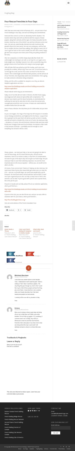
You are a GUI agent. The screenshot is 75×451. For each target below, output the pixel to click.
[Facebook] (60, 446)
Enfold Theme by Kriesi (33, 446)
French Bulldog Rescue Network (14, 419)
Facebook (19, 262)
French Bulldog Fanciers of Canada (12, 428)
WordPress (19, 256)
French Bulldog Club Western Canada (13, 433)
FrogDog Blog (9, 13)
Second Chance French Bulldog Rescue (14, 423)
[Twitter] (63, 446)
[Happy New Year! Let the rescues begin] (1, 226)
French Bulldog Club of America (14, 437)
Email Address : (55, 425)
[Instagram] (69, 446)
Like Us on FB (33, 417)
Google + (38, 256)
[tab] (14, 254)
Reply (16, 300)
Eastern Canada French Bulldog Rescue (14, 412)
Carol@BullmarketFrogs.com (59, 413)
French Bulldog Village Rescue (13, 416)
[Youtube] (66, 446)
